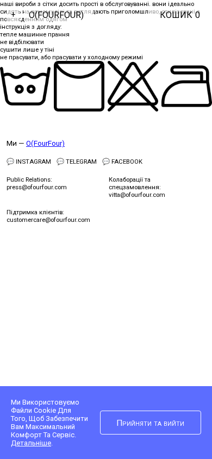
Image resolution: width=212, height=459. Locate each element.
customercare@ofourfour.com (48, 220)
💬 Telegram (77, 161)
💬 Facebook (122, 161)
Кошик (180, 15)
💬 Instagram (29, 161)
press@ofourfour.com (37, 187)
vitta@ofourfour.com (137, 195)
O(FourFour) (56, 15)
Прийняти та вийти (150, 423)
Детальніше (31, 443)
